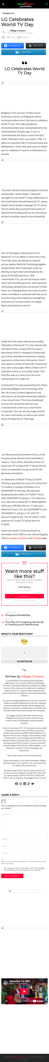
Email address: (24, 587)
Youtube (37, 538)
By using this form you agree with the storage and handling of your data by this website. (24, 869)
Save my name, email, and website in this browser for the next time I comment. (23, 862)
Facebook (23, 538)
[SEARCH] (47, 4)
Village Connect (18, 1057)
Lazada (13, 538)
